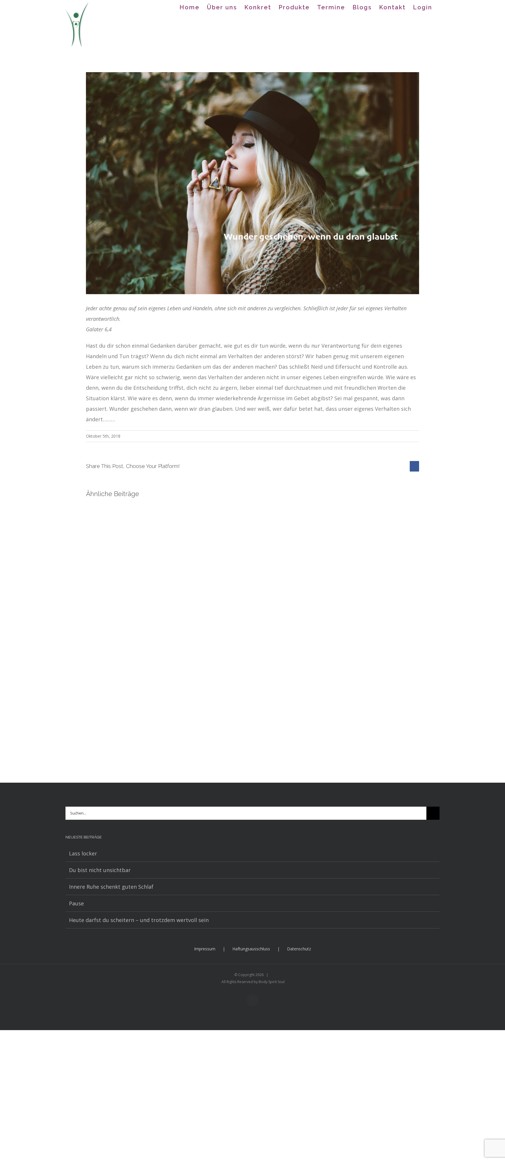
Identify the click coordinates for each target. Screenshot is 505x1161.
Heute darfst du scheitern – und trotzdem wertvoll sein (139, 919)
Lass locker (83, 853)
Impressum (204, 949)
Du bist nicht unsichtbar (100, 870)
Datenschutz (299, 949)
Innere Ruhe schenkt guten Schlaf (111, 886)
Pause (76, 903)
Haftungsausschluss (251, 949)
